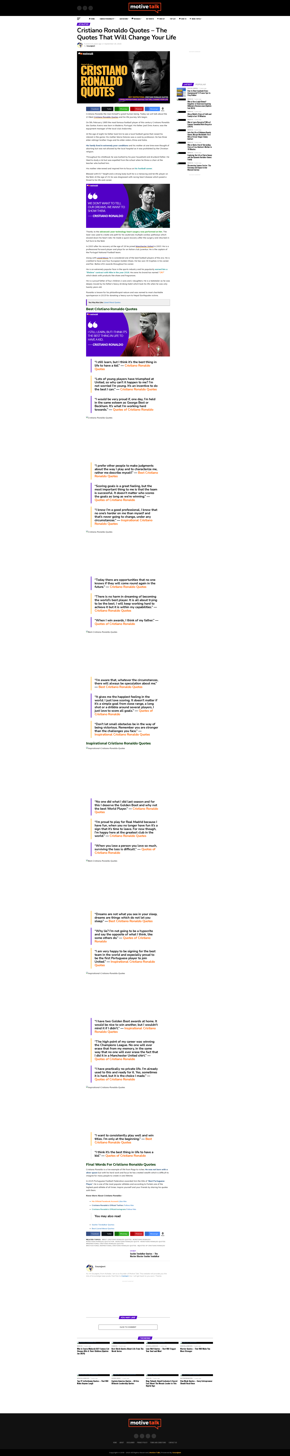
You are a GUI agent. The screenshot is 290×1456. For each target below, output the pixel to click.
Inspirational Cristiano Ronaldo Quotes (105, 1243)
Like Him (123, 1201)
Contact (125, 1276)
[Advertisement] (128, 1298)
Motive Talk (155, 1453)
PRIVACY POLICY (142, 1442)
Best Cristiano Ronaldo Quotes (117, 1239)
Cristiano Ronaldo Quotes (153, 1241)
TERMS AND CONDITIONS (158, 1442)
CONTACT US (173, 1442)
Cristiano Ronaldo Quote (127, 1241)
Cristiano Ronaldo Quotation (100, 1241)
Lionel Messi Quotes (112, 302)
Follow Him (129, 1205)
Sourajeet (91, 46)
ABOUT (122, 1442)
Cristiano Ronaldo (142, 1239)
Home (115, 1442)
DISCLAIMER (130, 1442)
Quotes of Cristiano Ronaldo (151, 1245)
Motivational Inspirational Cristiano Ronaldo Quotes (111, 1245)
